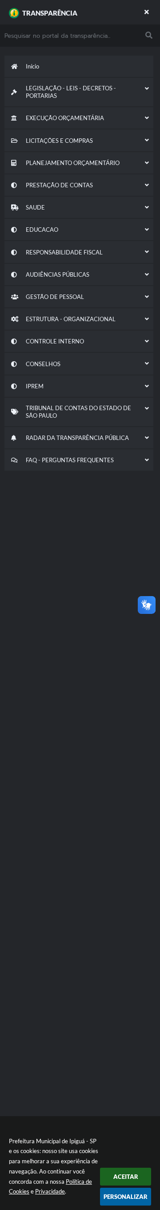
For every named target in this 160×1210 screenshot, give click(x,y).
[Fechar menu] (146, 12)
